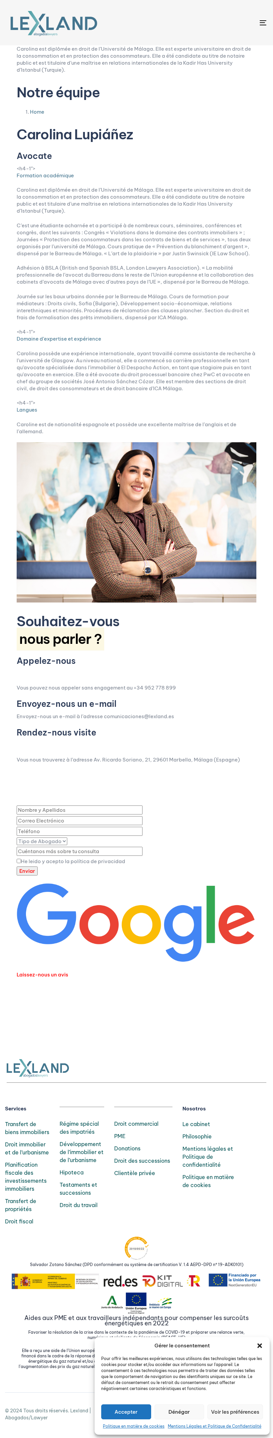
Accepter (126, 1412)
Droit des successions (142, 1160)
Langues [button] (27, 410)
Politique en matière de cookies (133, 1426)
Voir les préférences (235, 1412)
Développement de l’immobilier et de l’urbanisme (82, 1152)
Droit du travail (79, 1205)
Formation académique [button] (45, 175)
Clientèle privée (134, 1173)
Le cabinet (196, 1124)
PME (120, 1136)
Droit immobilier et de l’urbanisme (27, 1148)
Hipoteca (72, 1172)
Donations (127, 1148)
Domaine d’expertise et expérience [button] (59, 339)
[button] (259, 1345)
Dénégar (179, 1412)
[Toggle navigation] (223, 22)
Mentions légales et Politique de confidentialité (207, 1156)
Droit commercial (136, 1123)
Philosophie (197, 1136)
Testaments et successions (78, 1188)
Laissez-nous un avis (42, 974)
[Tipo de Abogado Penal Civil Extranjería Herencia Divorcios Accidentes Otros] (42, 841)
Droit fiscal (19, 1221)
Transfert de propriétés (20, 1205)
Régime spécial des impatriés (79, 1127)
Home (37, 112)
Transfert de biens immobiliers (27, 1128)
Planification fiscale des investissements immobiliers (26, 1176)
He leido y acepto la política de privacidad (73, 861)
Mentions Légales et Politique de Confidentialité (214, 1426)
